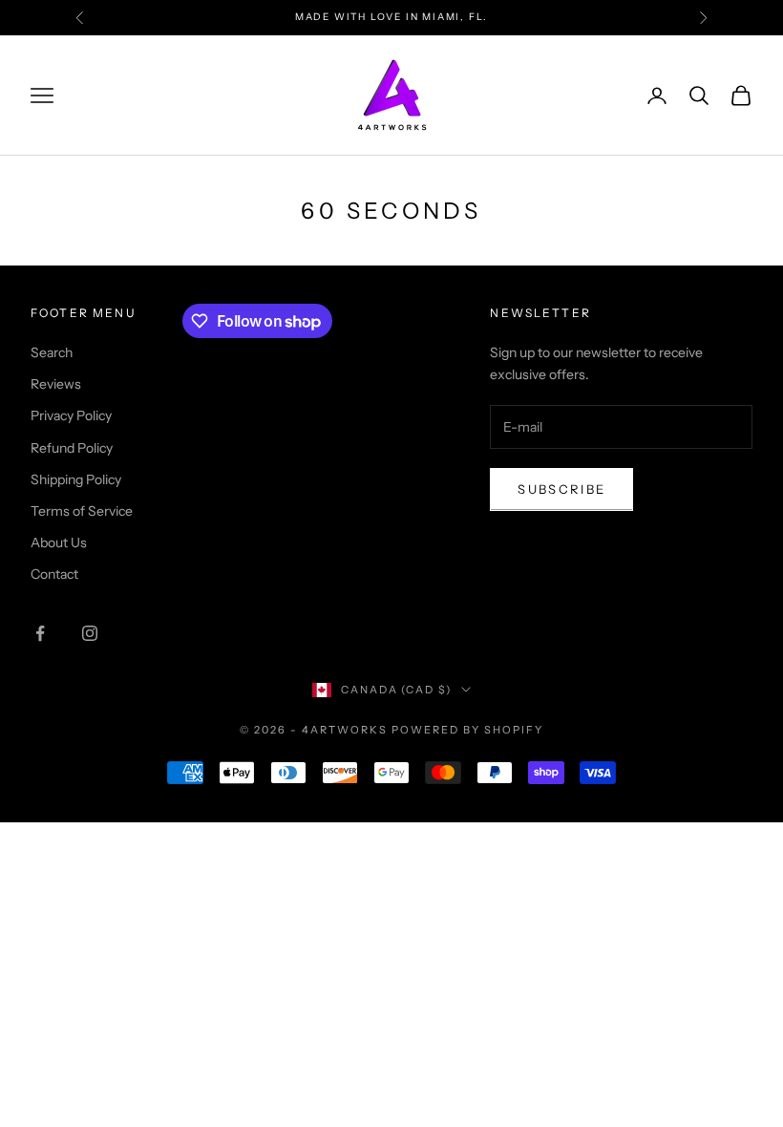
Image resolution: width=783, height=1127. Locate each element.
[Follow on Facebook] (40, 633)
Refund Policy (72, 448)
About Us (59, 542)
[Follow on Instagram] (89, 633)
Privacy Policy (71, 415)
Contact (54, 574)
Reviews (56, 384)
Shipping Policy (76, 479)
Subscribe (561, 489)
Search (52, 352)
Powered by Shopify (467, 729)
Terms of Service (82, 511)
